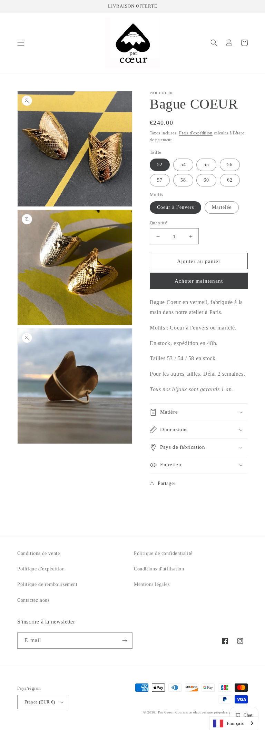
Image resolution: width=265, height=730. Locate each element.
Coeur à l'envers (175, 207)
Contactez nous (33, 600)
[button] (20, 42)
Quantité (158, 222)
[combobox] (233, 723)
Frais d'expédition (196, 133)
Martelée (222, 207)
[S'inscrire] (124, 640)
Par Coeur (166, 712)
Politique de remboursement (47, 584)
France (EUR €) (39, 701)
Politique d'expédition (41, 568)
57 (160, 180)
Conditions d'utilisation (159, 568)
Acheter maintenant (199, 281)
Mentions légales (152, 584)
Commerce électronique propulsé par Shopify (211, 712)
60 (206, 180)
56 (230, 164)
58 (183, 180)
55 (206, 164)
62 (230, 180)
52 (160, 164)
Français (235, 723)
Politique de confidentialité (163, 553)
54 (183, 164)
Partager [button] (167, 483)
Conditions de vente (38, 553)
